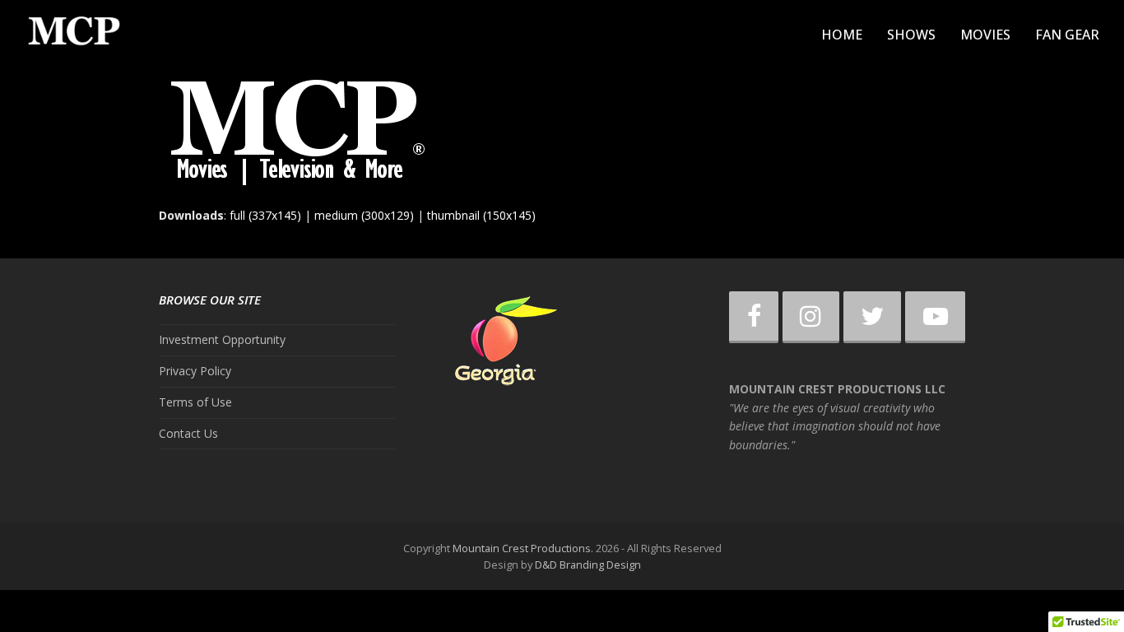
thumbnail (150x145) (481, 215)
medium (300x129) (364, 215)
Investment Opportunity (222, 339)
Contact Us (188, 433)
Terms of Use (195, 402)
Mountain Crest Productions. (523, 548)
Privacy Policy (195, 371)
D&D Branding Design (588, 564)
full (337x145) (265, 215)
